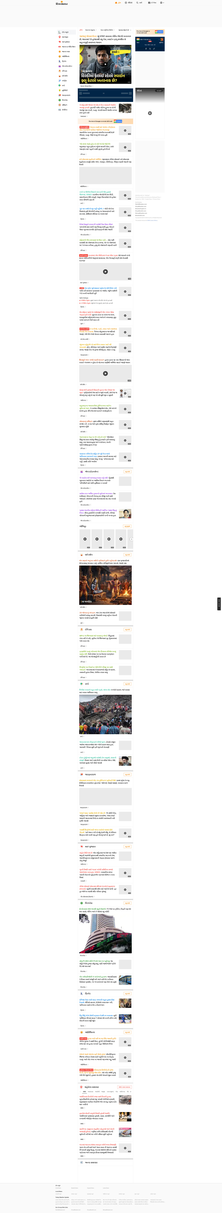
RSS (143, 199)
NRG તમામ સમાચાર (124, 1087)
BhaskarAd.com (140, 215)
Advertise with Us (139, 195)
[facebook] (121, 86)
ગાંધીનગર (83, 400)
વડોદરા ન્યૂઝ (153, 1194)
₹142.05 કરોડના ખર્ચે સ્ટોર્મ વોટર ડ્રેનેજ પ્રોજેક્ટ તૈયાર (157, 1202)
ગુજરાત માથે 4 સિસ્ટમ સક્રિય (141, 1202)
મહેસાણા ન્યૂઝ (90, 1194)
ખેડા (117, 1091)
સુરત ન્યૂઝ (137, 1194)
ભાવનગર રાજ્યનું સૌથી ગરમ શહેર (94, 1202)
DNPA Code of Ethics (152, 220)
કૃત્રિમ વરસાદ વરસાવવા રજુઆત (141, 1199)
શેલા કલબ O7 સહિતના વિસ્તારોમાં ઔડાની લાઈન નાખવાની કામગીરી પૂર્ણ (110, 1199)
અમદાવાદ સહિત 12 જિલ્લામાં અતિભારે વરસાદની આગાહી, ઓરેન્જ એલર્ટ (78, 1204)
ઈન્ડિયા (82, 154)
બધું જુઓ (127, 526)
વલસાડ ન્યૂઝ (74, 1194)
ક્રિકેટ (82, 219)
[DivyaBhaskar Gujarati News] (62, 4)
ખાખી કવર (83, 1049)
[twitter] (125, 86)
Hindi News (58, 1188)
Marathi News (74, 1188)
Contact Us (138, 199)
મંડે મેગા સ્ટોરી (84, 339)
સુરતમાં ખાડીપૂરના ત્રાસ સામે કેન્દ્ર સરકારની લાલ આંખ (63, 1202)
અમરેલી (97, 1091)
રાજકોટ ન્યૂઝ (122, 1194)
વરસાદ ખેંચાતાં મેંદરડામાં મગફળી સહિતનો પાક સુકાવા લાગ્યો (63, 1199)
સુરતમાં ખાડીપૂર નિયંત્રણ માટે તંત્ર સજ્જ (63, 1204)
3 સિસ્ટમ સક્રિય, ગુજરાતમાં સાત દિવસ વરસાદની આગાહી (126, 1199)
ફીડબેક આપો (219, 603)
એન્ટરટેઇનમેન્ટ (84, 235)
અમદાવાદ (83, 116)
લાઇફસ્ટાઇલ (83, 355)
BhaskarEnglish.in (140, 208)
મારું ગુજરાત (83, 282)
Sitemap (147, 195)
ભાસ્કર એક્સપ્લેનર (86, 86)
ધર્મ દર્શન (82, 384)
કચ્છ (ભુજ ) (110, 1091)
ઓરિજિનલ (83, 138)
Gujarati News (90, 1188)
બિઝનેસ (82, 955)
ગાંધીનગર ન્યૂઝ (106, 1194)
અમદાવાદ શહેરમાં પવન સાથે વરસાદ (142, 1204)
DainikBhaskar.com (141, 204)
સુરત (81, 323)
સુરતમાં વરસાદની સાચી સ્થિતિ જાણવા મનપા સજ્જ (78, 1202)
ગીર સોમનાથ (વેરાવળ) (86, 896)
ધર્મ (81, 623)
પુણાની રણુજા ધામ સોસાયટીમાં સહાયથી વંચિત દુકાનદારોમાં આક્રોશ (126, 1202)
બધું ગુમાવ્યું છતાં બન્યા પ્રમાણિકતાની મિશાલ (94, 1204)
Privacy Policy (156, 199)
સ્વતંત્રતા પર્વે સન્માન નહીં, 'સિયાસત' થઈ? (126, 1204)
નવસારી (82, 881)
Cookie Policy (148, 199)
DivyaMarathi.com (140, 211)
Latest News (106, 1188)
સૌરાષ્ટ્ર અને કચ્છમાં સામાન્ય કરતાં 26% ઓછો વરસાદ (78, 1199)
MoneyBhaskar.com (141, 213)
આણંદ (103, 1091)
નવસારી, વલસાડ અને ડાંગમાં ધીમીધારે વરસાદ (110, 1204)
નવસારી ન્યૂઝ (58, 1194)
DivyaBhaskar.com (140, 206)
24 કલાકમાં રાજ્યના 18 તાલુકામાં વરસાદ (110, 1202)
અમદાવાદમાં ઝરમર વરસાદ (156, 1199)
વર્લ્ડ (81, 203)
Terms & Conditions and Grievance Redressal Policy (147, 197)
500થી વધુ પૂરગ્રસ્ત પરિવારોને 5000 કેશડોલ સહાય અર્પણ (94, 1199)
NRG (84, 1091)
